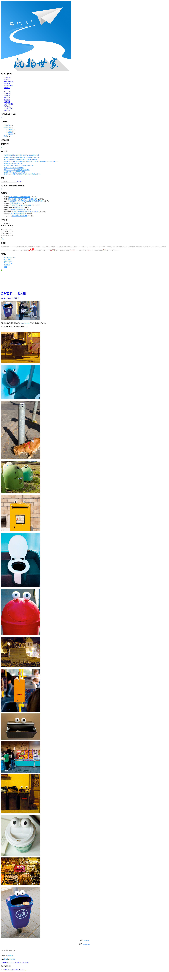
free (41, 246)
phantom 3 (81, 246)
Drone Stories (8, 261)
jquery (91, 246)
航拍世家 (8, 969)
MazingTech (86, 944)
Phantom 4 (17, 250)
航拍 (5, 136)
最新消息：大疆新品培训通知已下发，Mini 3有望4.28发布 (22, 174)
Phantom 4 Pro (11, 246)
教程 (53, 246)
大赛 (129, 246)
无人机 (52, 250)
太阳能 (38, 250)
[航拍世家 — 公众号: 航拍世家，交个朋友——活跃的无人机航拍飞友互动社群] (36, 70)
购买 (47, 250)
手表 (23, 246)
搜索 (97, 250)
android (149, 246)
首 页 (7, 91)
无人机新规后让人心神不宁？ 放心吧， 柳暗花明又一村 (21, 155)
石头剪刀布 (125, 246)
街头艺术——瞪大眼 (13, 293)
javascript (92, 250)
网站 (88, 250)
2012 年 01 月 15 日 (6, 298)
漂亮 (100, 250)
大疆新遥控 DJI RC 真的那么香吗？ (15, 172)
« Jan (2, 239)
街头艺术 (12, 959)
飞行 (83, 250)
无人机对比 (7, 77)
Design (8, 250)
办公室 (146, 246)
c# (28, 246)
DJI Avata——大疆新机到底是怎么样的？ (16, 170)
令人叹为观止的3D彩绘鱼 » (20, 962)
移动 (44, 246)
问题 (155, 246)
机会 (63, 246)
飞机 (134, 246)
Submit (19, 181)
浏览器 (157, 246)
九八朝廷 (7, 265)
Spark (84, 246)
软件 (4, 246)
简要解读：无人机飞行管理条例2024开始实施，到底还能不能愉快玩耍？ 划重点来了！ (31, 161)
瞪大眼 (6, 959)
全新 (109, 246)
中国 (60, 246)
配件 (51, 246)
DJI (104, 250)
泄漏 (61, 250)
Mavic (55, 246)
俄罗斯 (26, 246)
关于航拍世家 (8, 86)
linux (12, 250)
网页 (27, 250)
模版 (63, 250)
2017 (137, 246)
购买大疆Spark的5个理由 (18, 213)
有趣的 (10, 132)
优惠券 (75, 246)
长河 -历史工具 (8, 81)
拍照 (139, 246)
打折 (114, 246)
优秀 (35, 250)
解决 (119, 246)
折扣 (25, 250)
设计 (39, 246)
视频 (37, 246)
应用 (102, 250)
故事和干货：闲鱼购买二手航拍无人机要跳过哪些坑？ (26, 201)
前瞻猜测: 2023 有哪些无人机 (13, 163)
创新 (58, 250)
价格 (117, 246)
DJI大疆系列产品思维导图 (17, 209)
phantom (97, 246)
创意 (15, 246)
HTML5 (110, 250)
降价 (2, 246)
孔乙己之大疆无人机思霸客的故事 (19, 197)
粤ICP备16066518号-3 (18, 969)
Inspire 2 (22, 250)
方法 (69, 250)
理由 (141, 246)
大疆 (31, 249)
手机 (34, 246)
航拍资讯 (7, 100)
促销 (46, 246)
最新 (144, 246)
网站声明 (7, 88)
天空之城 (164, 246)
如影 (94, 246)
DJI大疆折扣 (8, 259)
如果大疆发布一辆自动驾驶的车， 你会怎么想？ (23, 199)
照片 (21, 246)
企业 (153, 246)
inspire (111, 246)
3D (77, 246)
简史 (6, 250)
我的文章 (7, 83)
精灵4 (6, 246)
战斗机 (18, 246)
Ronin (115, 250)
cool (58, 246)
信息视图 (66, 246)
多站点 (69, 246)
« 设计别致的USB (6, 962)
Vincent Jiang (8, 263)
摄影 (45, 250)
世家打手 (16, 298)
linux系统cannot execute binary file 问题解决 (26, 211)
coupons (77, 250)
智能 (14, 250)
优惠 (74, 250)
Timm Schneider (25, 323)
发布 (48, 246)
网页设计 (10, 134)
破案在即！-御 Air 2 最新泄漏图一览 (23, 205)
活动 (161, 246)
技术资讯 (10, 129)
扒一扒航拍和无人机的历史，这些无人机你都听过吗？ (21, 159)
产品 (95, 250)
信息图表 (31, 246)
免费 (67, 250)
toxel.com (86, 940)
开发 (56, 250)
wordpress (3, 250)
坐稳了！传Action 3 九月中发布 (14, 168)
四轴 (107, 250)
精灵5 (85, 250)
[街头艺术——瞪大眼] (20, 288)
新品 (121, 246)
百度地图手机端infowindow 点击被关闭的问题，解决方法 (22, 157)
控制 (113, 250)
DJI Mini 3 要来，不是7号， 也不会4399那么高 (18, 165)
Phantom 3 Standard (103, 246)
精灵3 (80, 250)
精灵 (41, 250)
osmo (118, 250)
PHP (49, 250)
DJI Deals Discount (9, 257)
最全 (72, 246)
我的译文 (7, 79)
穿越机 (131, 246)
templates (88, 246)
